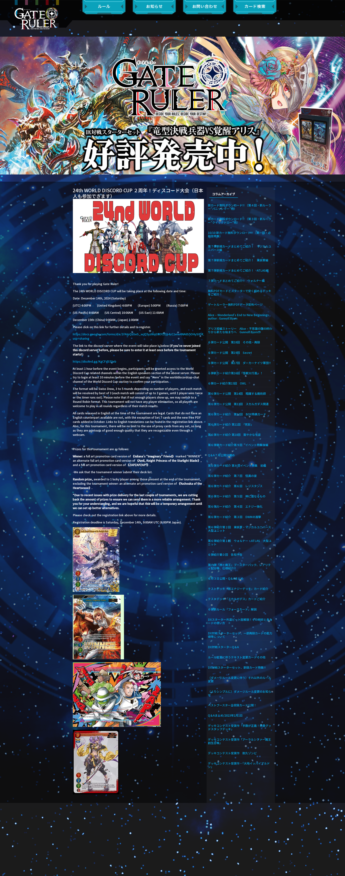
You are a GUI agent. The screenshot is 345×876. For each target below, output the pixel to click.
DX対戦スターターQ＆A (223, 647)
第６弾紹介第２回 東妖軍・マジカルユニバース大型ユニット (239, 528)
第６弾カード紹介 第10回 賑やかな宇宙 (234, 434)
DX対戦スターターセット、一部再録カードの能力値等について (240, 634)
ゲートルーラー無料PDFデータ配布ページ (235, 304)
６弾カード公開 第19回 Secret (230, 352)
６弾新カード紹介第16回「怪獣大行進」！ (235, 373)
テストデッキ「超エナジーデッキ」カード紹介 (238, 588)
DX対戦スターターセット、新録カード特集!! (237, 667)
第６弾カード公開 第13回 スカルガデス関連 (238, 404)
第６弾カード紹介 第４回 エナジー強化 (235, 506)
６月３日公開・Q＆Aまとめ (225, 578)
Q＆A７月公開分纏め (221, 455)
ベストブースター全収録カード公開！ (232, 705)
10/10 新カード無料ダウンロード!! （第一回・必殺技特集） (239, 234)
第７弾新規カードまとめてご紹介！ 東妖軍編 (238, 260)
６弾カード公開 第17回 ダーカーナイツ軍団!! (239, 363)
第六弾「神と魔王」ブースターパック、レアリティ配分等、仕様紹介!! (239, 566)
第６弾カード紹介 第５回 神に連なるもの (236, 496)
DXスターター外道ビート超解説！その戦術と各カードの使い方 (240, 621)
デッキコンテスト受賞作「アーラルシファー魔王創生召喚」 (239, 741)
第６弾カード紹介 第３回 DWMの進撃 (234, 517)
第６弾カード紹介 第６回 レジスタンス (235, 486)
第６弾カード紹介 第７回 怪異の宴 (232, 475)
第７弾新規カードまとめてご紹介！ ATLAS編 (238, 270)
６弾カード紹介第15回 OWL (227, 383)
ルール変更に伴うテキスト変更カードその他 (236, 657)
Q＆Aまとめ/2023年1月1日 (225, 715)
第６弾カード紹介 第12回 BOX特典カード (237, 414)
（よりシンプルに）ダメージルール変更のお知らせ (239, 693)
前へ (4, 106)
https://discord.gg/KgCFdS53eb (94, 361)
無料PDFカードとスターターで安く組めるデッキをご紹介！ (239, 292)
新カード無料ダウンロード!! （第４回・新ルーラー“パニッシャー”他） (239, 206)
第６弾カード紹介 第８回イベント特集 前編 (237, 465)
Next (340, 106)
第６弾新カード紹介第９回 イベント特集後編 (238, 445)
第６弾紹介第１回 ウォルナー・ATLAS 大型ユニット (240, 542)
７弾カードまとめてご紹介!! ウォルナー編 (236, 280)
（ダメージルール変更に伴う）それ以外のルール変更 (239, 679)
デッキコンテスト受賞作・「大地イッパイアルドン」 (239, 764)
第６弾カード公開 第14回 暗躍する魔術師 (237, 393)
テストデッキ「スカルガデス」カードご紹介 (236, 599)
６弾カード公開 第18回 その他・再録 (234, 342)
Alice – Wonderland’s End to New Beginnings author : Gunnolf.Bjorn (240, 316)
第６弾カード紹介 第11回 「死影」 (231, 424)
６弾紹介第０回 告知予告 (225, 554)
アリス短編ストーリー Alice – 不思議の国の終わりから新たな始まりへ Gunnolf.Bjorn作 (240, 330)
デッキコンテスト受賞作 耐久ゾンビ (234, 753)
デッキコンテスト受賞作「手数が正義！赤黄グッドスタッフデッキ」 (239, 727)
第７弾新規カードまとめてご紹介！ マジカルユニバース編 (239, 247)
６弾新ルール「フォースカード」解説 (232, 609)
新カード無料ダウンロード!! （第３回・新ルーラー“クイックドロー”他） (239, 220)
